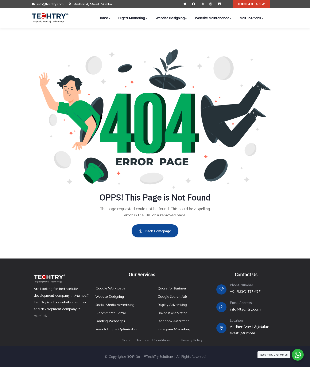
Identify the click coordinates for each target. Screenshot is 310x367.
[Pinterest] (211, 4)
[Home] (50, 18)
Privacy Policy (191, 340)
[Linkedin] (219, 4)
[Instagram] (202, 4)
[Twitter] (185, 4)
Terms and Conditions (153, 340)
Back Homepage (157, 231)
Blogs (125, 340)
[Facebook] (193, 4)
